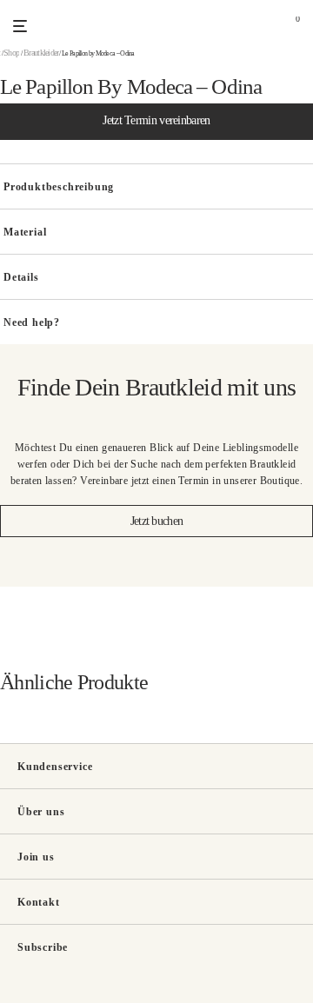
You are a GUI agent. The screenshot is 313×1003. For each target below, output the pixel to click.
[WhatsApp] (45, 993)
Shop (11, 52)
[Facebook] (18, 993)
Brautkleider (41, 52)
